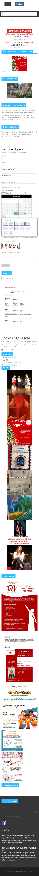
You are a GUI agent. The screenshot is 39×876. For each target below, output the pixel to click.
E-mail (4, 162)
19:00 (5, 233)
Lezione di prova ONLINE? (10, 182)
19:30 (11, 233)
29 (25, 213)
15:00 (16, 224)
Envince (14, 873)
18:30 (28, 228)
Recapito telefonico (8, 169)
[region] (20, 92)
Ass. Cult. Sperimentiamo (21, 871)
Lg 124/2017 (6, 830)
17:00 (11, 228)
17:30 (16, 228)
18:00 (22, 228)
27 (16, 213)
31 (3, 216)
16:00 (28, 224)
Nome (4, 156)
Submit (6, 265)
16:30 (5, 228)
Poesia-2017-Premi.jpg (13, 362)
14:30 (11, 224)
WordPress (33, 873)
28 (20, 213)
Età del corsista (7, 175)
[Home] (11, 21)
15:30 (22, 224)
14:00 (5, 224)
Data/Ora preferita (7, 190)
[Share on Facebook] (4, 823)
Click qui (4, 71)
